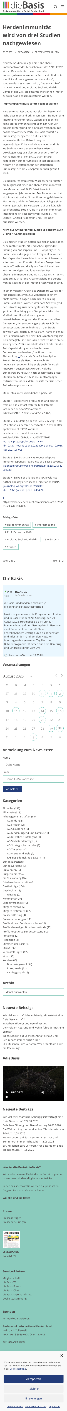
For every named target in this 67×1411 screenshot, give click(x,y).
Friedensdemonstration (17, 882)
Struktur (8, 948)
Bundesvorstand (12, 865)
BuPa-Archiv (10, 869)
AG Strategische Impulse (21, 845)
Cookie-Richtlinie (18, 1368)
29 (51, 729)
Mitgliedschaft (11, 1278)
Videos (7, 956)
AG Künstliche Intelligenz (22, 837)
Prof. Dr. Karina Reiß (18, 532)
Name (6, 757)
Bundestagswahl (17, 964)
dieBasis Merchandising (17, 1294)
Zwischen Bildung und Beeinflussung (25, 1023)
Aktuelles (8, 808)
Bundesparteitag (13, 861)
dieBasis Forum (12, 1286)
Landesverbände (13, 902)
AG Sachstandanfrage (20, 841)
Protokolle (8, 935)
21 (42, 720)
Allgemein (9, 812)
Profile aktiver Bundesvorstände (22, 923)
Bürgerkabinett (12, 874)
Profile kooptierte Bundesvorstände (24, 931)
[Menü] (62, 7)
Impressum (54, 1406)
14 (42, 711)
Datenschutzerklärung (36, 1406)
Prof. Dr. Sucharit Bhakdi (21, 539)
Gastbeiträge (10, 886)
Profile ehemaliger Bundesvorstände (24, 927)
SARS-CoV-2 (51, 539)
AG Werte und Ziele (18, 853)
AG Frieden (13, 824)
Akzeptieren (33, 1379)
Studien (10, 547)
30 (59, 728)
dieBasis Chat (11, 1290)
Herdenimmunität (17, 524)
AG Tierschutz (15, 849)
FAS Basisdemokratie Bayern (24, 857)
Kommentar (10, 898)
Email (6, 772)
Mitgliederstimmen (14, 911)
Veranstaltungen (13, 952)
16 (59, 711)
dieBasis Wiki (10, 1282)
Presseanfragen (12, 1217)
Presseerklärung (12, 915)
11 (16, 711)
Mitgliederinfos (12, 906)
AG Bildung (14, 820)
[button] (61, 1355)
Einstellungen (33, 1398)
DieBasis (13, 578)
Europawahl (14, 968)
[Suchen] (55, 6)
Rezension (9, 939)
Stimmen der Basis (14, 943)
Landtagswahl (15, 972)
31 (42, 694)
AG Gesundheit (16, 828)
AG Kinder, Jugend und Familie (25, 833)
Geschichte (9, 890)
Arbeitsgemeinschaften (17, 816)
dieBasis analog (12, 878)
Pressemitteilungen (47, 52)
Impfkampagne (45, 524)
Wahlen (7, 960)
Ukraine (11, 894)
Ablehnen (33, 1388)
